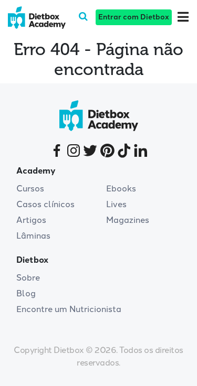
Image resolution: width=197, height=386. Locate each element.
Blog (26, 293)
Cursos (30, 189)
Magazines (127, 220)
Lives (116, 204)
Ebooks (121, 189)
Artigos (31, 220)
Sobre (28, 278)
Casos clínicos (45, 204)
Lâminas (33, 236)
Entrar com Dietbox (133, 17)
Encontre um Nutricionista (68, 309)
